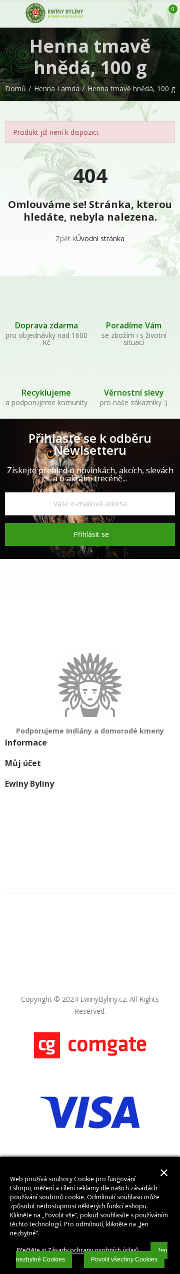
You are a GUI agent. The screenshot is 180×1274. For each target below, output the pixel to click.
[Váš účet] (151, 13)
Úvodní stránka (100, 238)
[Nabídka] (9, 13)
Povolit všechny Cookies (124, 1259)
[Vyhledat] (134, 14)
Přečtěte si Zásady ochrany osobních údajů (77, 1250)
